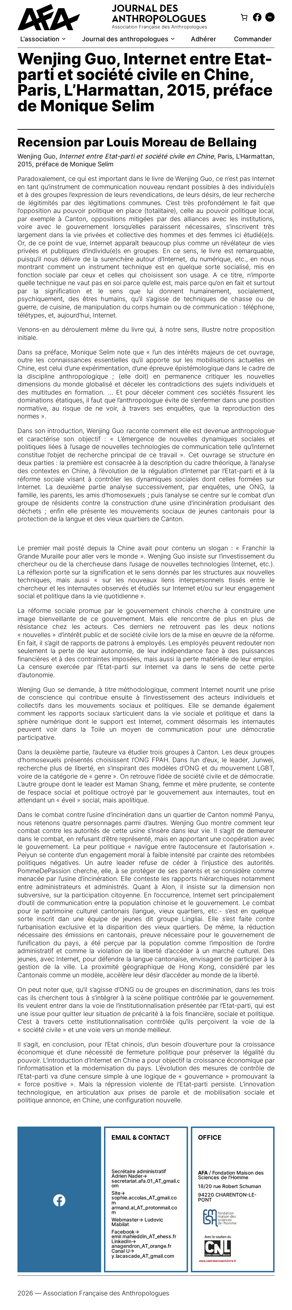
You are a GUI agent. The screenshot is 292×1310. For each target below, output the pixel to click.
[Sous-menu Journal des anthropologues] (173, 39)
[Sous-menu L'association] (64, 39)
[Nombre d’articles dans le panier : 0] (244, 17)
